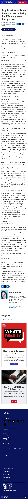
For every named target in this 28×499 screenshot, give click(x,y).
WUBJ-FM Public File (7, 488)
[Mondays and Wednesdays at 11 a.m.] (14, 335)
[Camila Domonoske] (4, 294)
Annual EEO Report (7, 474)
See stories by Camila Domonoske (15, 306)
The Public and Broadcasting (9, 490)
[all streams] (26, 497)
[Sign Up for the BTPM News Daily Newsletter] (14, 377)
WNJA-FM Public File (7, 485)
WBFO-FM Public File (7, 486)
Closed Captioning (7, 471)
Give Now (22, 2)
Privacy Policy (6, 455)
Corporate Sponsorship (8, 468)
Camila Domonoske (10, 22)
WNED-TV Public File (7, 483)
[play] (2, 497)
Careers (4, 465)
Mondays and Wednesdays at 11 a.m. (14, 352)
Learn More (14, 364)
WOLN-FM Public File (7, 487)
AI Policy (5, 462)
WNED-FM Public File (7, 484)
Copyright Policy (6, 459)
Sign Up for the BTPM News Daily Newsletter (14, 388)
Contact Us (5, 452)
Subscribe (14, 401)
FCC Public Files (6, 477)
